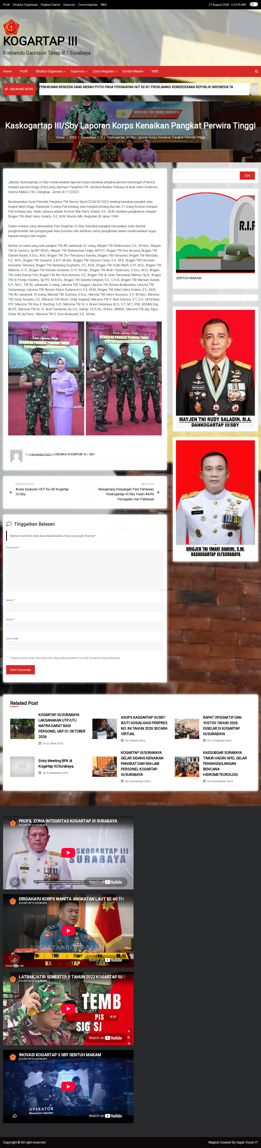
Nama (10, 600)
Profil (6, 4)
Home (7, 71)
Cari (247, 175)
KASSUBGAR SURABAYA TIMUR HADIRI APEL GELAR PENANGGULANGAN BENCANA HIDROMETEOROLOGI (225, 763)
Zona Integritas (88, 4)
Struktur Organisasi (25, 4)
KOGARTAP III (40, 41)
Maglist (214, 1142)
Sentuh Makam (132, 71)
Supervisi (69, 4)
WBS (104, 4)
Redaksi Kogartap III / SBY (75, 454)
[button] (256, 71)
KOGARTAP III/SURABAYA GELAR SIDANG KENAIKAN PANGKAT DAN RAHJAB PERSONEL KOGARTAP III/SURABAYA (142, 763)
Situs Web (12, 638)
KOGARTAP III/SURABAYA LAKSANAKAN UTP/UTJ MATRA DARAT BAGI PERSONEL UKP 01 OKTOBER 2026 (62, 726)
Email (10, 619)
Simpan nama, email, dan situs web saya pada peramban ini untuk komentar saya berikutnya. (65, 657)
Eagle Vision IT (247, 1142)
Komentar (13, 547)
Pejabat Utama (50, 4)
